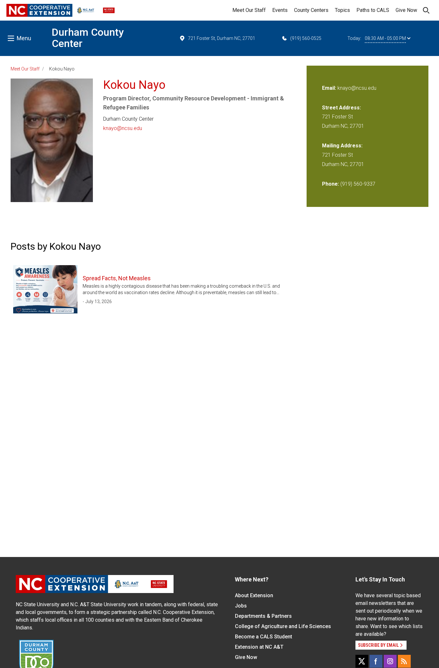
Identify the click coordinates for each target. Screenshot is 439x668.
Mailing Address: (342, 146)
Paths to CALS (372, 10)
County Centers (311, 10)
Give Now (406, 10)
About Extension (254, 595)
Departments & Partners (263, 616)
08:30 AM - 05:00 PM (385, 38)
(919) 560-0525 (305, 38)
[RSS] (404, 661)
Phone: (330, 184)
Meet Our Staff (249, 10)
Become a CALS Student (263, 637)
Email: (329, 88)
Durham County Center (88, 38)
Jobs (241, 606)
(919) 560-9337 (357, 184)
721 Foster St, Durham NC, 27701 (221, 38)
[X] (361, 661)
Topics (342, 10)
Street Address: (341, 108)
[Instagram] (390, 661)
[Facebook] (376, 661)
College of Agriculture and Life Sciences (283, 626)
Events (280, 10)
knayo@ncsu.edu (122, 128)
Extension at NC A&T (259, 647)
